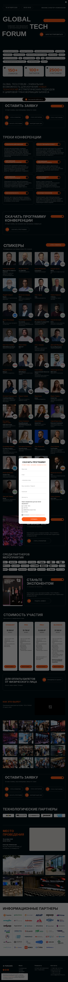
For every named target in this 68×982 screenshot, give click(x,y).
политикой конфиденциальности (37, 514)
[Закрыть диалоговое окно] (65, 2)
